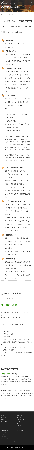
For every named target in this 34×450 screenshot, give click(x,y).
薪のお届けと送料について (6, 434)
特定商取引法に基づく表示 (6, 430)
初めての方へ (19, 417)
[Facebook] (17, 441)
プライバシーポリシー (5, 438)
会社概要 (18, 423)
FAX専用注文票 (5, 374)
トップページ (3, 415)
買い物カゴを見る (20, 430)
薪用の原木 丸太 (4, 419)
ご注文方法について (5, 432)
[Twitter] (14, 441)
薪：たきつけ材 (4, 421)
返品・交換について (5, 436)
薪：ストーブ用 (4, 417)
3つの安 (18, 421)
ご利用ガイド (19, 415)
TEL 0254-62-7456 (9, 305)
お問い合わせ (19, 425)
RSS (20, 441)
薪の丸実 (4, 2)
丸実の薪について (20, 419)
